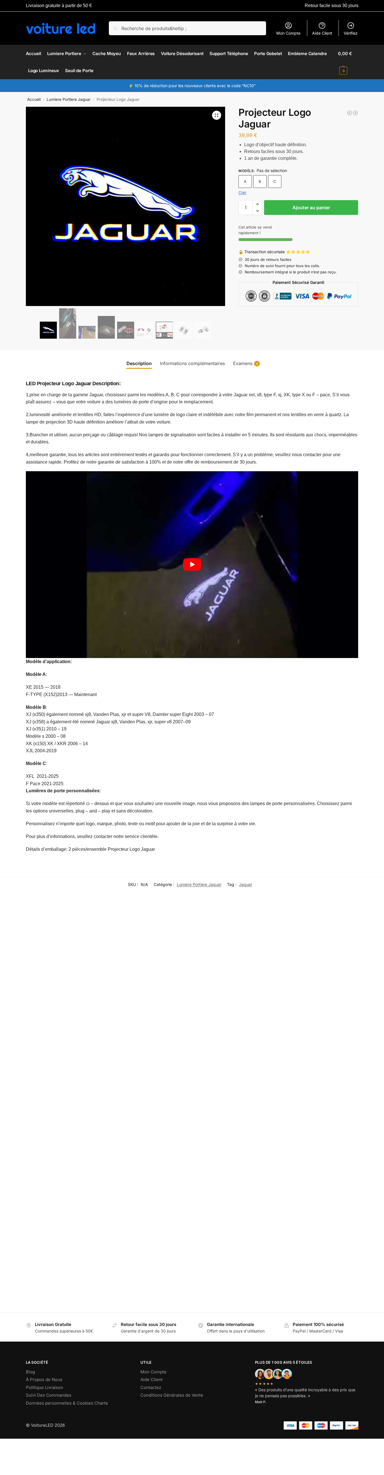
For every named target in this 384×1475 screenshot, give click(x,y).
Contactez (150, 1387)
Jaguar (245, 884)
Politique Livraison (44, 1387)
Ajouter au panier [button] (318, 1016)
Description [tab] (139, 363)
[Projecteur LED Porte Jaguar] (58, 966)
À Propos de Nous (44, 1379)
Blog (30, 1372)
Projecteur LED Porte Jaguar (45, 1018)
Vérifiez (351, 33)
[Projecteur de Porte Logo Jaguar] (241, 960)
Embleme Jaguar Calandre (43, 1285)
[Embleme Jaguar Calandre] (47, 1245)
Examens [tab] (245, 363)
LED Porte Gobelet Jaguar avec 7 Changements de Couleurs (267, 1188)
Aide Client (322, 33)
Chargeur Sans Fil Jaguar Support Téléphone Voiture (142, 1162)
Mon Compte (288, 33)
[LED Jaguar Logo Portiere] (349, 113)
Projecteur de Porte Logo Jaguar (237, 1007)
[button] (348, 62)
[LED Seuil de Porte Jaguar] (152, 966)
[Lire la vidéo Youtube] (192, 564)
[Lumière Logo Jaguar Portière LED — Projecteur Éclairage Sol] (355, 113)
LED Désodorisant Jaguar (313, 995)
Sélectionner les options (59, 1038)
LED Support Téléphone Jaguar (48, 1117)
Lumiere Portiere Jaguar (69, 99)
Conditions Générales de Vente (171, 1395)
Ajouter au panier (311, 207)
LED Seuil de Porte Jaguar (136, 1018)
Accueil (34, 99)
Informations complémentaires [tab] (192, 363)
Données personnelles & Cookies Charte (67, 1403)
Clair (242, 192)
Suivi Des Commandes (48, 1395)
